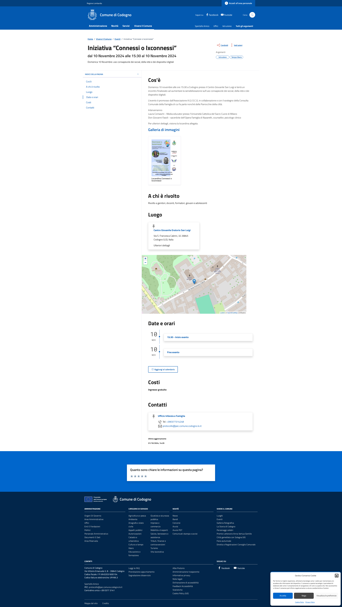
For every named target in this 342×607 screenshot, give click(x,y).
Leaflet (222, 313)
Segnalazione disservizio (140, 575)
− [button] (145, 262)
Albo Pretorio (178, 568)
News (175, 515)
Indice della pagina (94, 74)
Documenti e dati (92, 537)
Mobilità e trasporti (159, 530)
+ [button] (145, 258)
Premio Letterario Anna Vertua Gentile (234, 533)
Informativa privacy (181, 575)
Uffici (215, 26)
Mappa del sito (91, 603)
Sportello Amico (202, 26)
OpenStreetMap (232, 313)
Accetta (283, 595)
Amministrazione (98, 26)
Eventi (220, 519)
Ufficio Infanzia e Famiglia (171, 416)
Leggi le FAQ (134, 568)
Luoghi (220, 515)
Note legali (177, 579)
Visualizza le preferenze (326, 595)
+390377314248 (175, 421)
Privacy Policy (310, 602)
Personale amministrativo (96, 533)
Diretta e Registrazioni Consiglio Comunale (236, 544)
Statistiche (177, 589)
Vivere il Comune (143, 26)
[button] (336, 575)
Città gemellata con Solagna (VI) (231, 537)
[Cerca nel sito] (252, 15)
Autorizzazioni (135, 533)
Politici (87, 530)
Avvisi (175, 526)
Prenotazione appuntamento (141, 571)
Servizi (126, 26)
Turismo (154, 548)
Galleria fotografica (225, 522)
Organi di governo (92, 515)
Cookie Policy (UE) (181, 593)
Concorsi (176, 522)
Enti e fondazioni (92, 526)
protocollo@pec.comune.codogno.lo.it (182, 426)
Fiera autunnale (224, 540)
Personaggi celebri (225, 530)
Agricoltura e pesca (137, 515)
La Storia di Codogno (226, 526)
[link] (238, 3)
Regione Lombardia (94, 3)
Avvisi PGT (177, 530)
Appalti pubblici (135, 530)
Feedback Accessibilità (183, 586)
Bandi (175, 519)
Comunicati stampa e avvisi (185, 533)
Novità (114, 26)
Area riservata (91, 540)
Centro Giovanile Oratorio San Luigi (172, 230)
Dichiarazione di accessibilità (186, 582)
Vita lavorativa (157, 551)
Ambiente (133, 519)
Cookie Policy (299, 602)
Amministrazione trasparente (186, 571)
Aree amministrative (93, 519)
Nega (304, 595)
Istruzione (227, 26)
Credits (105, 603)
